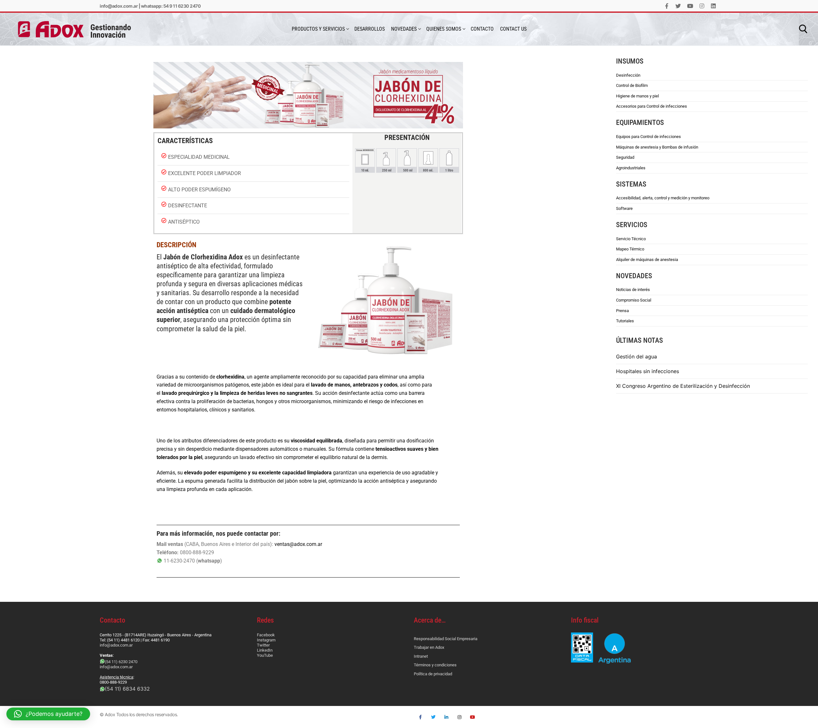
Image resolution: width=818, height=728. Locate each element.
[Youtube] (690, 6)
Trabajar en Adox (429, 647)
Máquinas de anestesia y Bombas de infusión (657, 147)
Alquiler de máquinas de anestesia (647, 259)
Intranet (421, 656)
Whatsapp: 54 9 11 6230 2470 (171, 6)
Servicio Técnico (631, 238)
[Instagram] (702, 6)
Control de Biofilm (632, 85)
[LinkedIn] (713, 6)
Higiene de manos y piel (637, 96)
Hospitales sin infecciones (647, 371)
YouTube (265, 655)
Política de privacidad (433, 673)
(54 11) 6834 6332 (127, 689)
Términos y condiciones (435, 665)
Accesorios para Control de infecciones (651, 106)
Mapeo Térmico (630, 249)
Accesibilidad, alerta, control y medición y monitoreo (662, 197)
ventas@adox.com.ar (298, 544)
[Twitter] (678, 6)
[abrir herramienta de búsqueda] (803, 29)
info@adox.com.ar (119, 6)
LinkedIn (265, 650)
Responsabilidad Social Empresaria (445, 638)
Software (624, 208)
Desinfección (628, 75)
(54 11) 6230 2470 (121, 661)
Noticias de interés (633, 289)
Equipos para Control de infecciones (648, 136)
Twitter (263, 645)
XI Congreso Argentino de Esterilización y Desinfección (683, 386)
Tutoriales (625, 320)
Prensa (622, 310)
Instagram (266, 640)
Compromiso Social (633, 300)
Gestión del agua (636, 356)
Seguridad (625, 157)
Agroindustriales (630, 167)
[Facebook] (667, 6)
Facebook (266, 634)
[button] (48, 714)
